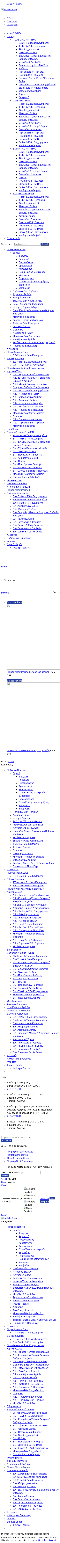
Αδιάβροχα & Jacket (29, 49)
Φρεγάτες (23, 256)
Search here (7, 244)
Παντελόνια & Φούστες (30, 129)
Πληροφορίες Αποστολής (20, 1151)
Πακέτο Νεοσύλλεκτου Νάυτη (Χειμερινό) (28, 750)
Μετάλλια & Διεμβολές (30, 62)
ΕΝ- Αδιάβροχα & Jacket (25, 458)
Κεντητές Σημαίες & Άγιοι (26, 307)
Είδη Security (14, 429)
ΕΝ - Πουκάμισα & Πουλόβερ (28, 464)
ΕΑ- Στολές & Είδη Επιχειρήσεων (30, 496)
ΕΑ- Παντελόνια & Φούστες (27, 522)
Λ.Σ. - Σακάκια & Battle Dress (28, 406)
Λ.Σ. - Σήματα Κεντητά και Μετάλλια (31, 374)
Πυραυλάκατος (26, 262)
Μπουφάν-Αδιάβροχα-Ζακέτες (28, 336)
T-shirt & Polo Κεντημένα (32, 46)
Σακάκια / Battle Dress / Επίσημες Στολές (34, 342)
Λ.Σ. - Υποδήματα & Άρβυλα (27, 397)
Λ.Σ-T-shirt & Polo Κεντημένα (28, 403)
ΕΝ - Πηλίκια (19, 461)
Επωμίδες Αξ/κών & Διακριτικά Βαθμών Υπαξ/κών (35, 57)
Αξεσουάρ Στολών (28, 52)
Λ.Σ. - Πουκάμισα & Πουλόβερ (28, 410)
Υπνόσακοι (12, 349)
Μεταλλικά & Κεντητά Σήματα (33, 126)
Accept (52, 1540)
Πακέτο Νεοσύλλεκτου (18, 490)
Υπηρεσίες (24, 284)
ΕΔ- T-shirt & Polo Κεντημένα (28, 365)
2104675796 (14, 1089)
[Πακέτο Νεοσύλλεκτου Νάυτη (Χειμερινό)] (33, 715)
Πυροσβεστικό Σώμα (17, 352)
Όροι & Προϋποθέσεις (18, 1158)
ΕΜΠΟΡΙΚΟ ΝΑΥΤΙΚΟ (24, 148)
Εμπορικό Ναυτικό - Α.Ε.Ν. (20, 432)
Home (4, 566)
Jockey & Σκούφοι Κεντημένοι (34, 43)
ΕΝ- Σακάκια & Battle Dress (27, 467)
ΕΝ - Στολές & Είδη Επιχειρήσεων (30, 470)
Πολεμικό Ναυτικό (16, 249)
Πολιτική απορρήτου (17, 1155)
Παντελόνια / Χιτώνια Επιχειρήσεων (37, 84)
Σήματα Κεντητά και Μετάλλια (33, 65)
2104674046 (14, 1116)
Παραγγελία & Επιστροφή (20, 1161)
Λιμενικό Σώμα (14, 371)
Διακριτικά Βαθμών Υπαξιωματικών (31, 387)
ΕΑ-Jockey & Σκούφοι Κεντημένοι (30, 499)
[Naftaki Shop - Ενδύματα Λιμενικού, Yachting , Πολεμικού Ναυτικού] (9, 9)
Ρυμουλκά (24, 259)
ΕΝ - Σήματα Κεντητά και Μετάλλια (30, 448)
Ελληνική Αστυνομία (23, 193)
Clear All (44, 1198)
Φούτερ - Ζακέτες (22, 326)
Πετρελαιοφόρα (26, 278)
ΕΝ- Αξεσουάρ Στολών (24, 451)
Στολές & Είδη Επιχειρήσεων (33, 142)
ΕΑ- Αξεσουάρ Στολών (24, 509)
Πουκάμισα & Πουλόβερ (31, 75)
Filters (7, 580)
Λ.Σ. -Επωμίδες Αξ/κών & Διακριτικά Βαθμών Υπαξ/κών (31, 379)
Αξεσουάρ (12, 535)
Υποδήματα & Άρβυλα (30, 91)
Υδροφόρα (24, 275)
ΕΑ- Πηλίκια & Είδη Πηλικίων (28, 525)
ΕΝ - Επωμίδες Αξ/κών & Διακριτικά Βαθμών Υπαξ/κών (31, 443)
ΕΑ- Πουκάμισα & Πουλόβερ (27, 528)
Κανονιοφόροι (26, 268)
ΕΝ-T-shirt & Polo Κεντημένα (28, 438)
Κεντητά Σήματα (27, 216)
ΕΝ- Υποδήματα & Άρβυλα (26, 477)
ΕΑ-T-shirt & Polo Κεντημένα (28, 502)
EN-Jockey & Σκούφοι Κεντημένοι (30, 435)
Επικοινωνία (13, 238)
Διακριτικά (24, 97)
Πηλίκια (23, 177)
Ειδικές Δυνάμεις (15, 358)
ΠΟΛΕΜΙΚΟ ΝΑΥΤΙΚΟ (24, 39)
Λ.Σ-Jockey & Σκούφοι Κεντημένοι (30, 384)
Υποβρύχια (24, 288)
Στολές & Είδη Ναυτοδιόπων (33, 87)
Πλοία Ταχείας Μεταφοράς (32, 272)
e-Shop (10, 36)
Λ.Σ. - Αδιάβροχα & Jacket (26, 393)
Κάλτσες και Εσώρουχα (19, 538)
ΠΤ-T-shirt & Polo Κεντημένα (28, 355)
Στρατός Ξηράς (14, 544)
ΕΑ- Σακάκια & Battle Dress (27, 531)
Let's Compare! (47, 1200)
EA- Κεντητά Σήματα (23, 519)
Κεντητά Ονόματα (22, 297)
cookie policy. (41, 1540)
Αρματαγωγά (25, 265)
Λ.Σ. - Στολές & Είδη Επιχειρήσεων (30, 390)
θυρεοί (22, 94)
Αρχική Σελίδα (14, 33)
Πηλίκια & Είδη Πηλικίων (31, 71)
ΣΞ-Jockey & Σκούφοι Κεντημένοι (30, 361)
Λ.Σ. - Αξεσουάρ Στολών (25, 400)
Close (11, 761)
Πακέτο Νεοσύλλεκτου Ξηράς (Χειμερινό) (28, 672)
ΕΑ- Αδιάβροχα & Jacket (25, 506)
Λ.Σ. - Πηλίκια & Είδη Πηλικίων (28, 422)
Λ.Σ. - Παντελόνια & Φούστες (27, 419)
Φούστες (23, 68)
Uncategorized (14, 480)
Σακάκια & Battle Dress (31, 139)
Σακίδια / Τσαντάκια (17, 483)
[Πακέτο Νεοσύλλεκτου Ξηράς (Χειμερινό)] (33, 637)
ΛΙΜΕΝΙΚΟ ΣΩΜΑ (22, 100)
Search (45, 244)
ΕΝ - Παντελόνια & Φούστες (27, 454)
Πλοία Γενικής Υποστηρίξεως (34, 281)
